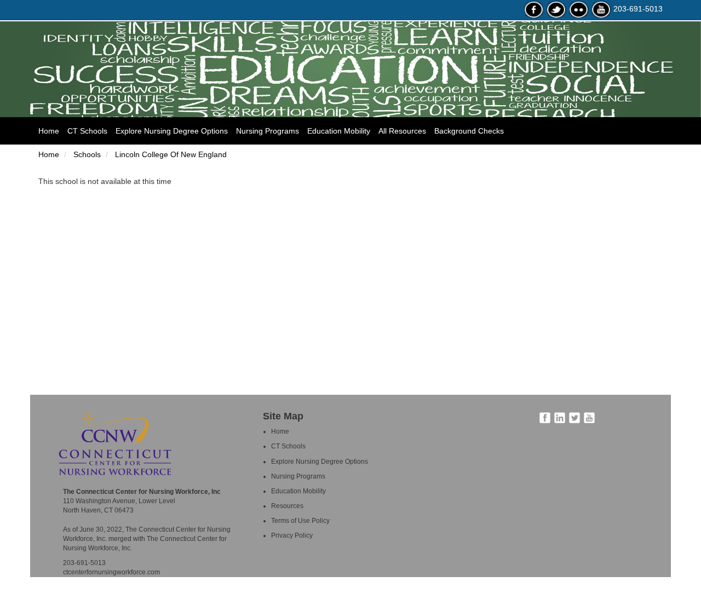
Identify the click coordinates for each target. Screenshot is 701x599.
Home (52, 130)
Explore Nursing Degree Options (172, 130)
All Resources (402, 130)
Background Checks (469, 130)
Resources (287, 506)
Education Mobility (338, 130)
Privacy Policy (292, 535)
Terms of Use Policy (300, 521)
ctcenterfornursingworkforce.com (111, 572)
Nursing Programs (267, 130)
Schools (86, 154)
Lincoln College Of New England (170, 154)
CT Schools (87, 130)
